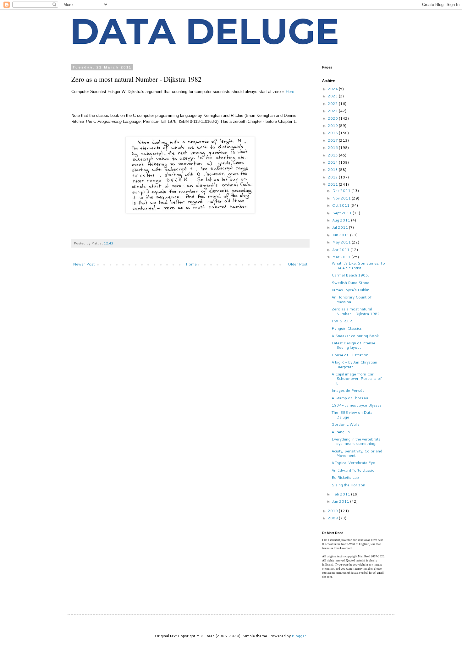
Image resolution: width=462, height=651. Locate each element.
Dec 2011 (341, 190)
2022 (333, 103)
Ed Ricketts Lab (345, 477)
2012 (333, 177)
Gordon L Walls (346, 424)
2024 (333, 88)
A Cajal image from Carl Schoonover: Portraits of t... (357, 378)
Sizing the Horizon (348, 485)
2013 (333, 169)
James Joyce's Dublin (350, 290)
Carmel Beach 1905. (350, 275)
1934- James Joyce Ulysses (357, 405)
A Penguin (341, 432)
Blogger (299, 635)
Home (191, 264)
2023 (333, 96)
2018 (333, 132)
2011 (333, 184)
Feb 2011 (341, 494)
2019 (333, 125)
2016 (333, 147)
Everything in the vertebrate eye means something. (356, 441)
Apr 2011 (341, 249)
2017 (333, 140)
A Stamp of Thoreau (350, 398)
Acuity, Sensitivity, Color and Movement (357, 453)
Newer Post (84, 264)
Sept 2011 (342, 213)
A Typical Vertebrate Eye (353, 462)
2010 (333, 510)
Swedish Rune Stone (350, 282)
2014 (333, 162)
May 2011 (342, 242)
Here (290, 91)
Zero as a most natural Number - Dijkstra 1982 (356, 311)
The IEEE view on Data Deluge (352, 414)
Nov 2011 (342, 198)
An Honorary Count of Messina (351, 299)
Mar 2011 (341, 257)
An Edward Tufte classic (353, 470)
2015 (333, 155)
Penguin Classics (347, 328)
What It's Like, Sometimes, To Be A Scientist (358, 265)
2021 (333, 110)
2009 (333, 518)
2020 (333, 118)
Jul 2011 (340, 227)
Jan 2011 (341, 501)
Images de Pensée (348, 390)
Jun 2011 (341, 235)
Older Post (297, 264)
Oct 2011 (341, 205)
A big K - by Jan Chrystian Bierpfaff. (354, 364)
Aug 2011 (341, 220)
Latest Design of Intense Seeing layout (353, 345)
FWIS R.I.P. (342, 321)
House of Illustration (350, 355)
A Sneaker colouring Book (355, 335)
